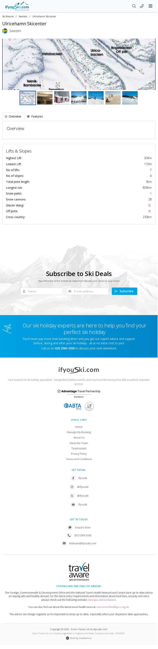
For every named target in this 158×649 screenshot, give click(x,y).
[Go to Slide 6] (113, 98)
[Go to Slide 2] (45, 98)
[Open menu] (150, 6)
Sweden (23, 16)
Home (78, 427)
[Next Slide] (151, 64)
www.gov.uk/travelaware (102, 600)
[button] (79, 64)
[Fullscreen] (150, 84)
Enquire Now (82, 527)
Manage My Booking (79, 432)
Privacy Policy (79, 454)
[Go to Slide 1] (27, 98)
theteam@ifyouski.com (82, 543)
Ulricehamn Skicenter (44, 16)
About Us (78, 437)
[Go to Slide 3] (62, 98)
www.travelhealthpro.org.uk (113, 607)
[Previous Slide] (6, 64)
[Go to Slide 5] (96, 98)
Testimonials (78, 448)
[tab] (13, 116)
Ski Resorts (8, 16)
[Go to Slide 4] (79, 98)
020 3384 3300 (82, 535)
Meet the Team (79, 443)
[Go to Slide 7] (130, 98)
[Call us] (142, 6)
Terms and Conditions (79, 459)
